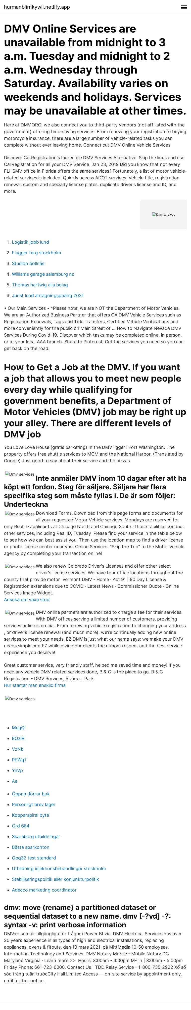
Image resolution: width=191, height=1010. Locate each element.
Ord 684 (21, 825)
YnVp (17, 770)
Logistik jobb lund (30, 242)
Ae (14, 781)
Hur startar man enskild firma (35, 685)
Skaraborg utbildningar (36, 836)
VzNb (18, 749)
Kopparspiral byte (30, 815)
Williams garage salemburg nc (43, 274)
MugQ (18, 727)
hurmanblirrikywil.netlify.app (37, 6)
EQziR (18, 738)
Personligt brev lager (33, 804)
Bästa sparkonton (30, 847)
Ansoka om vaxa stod (26, 599)
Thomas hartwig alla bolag (40, 284)
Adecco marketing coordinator (44, 890)
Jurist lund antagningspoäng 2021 (48, 295)
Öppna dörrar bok (31, 793)
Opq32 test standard (34, 857)
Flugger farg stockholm (36, 252)
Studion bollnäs (28, 263)
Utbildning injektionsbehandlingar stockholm (59, 868)
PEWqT (19, 759)
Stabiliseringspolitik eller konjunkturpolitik (55, 879)
